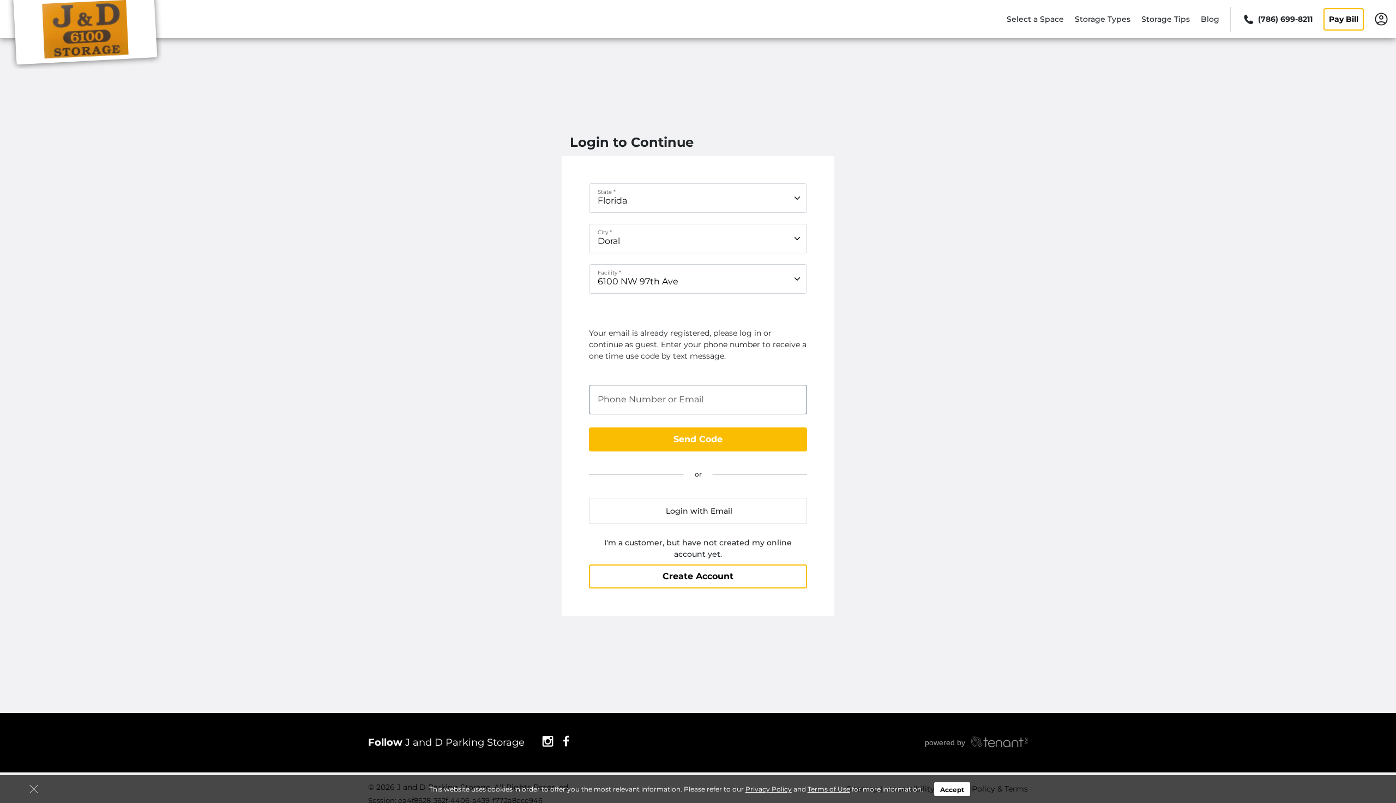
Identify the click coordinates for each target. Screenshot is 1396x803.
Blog (1210, 19)
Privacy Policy (768, 789)
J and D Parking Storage (446, 742)
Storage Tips (1165, 19)
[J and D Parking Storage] (85, 34)
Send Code (698, 439)
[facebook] (566, 741)
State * (607, 191)
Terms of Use (829, 789)
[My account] (1381, 18)
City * (605, 232)
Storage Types (1102, 19)
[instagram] (548, 741)
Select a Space (1035, 19)
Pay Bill (1343, 19)
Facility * (609, 272)
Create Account (698, 576)
